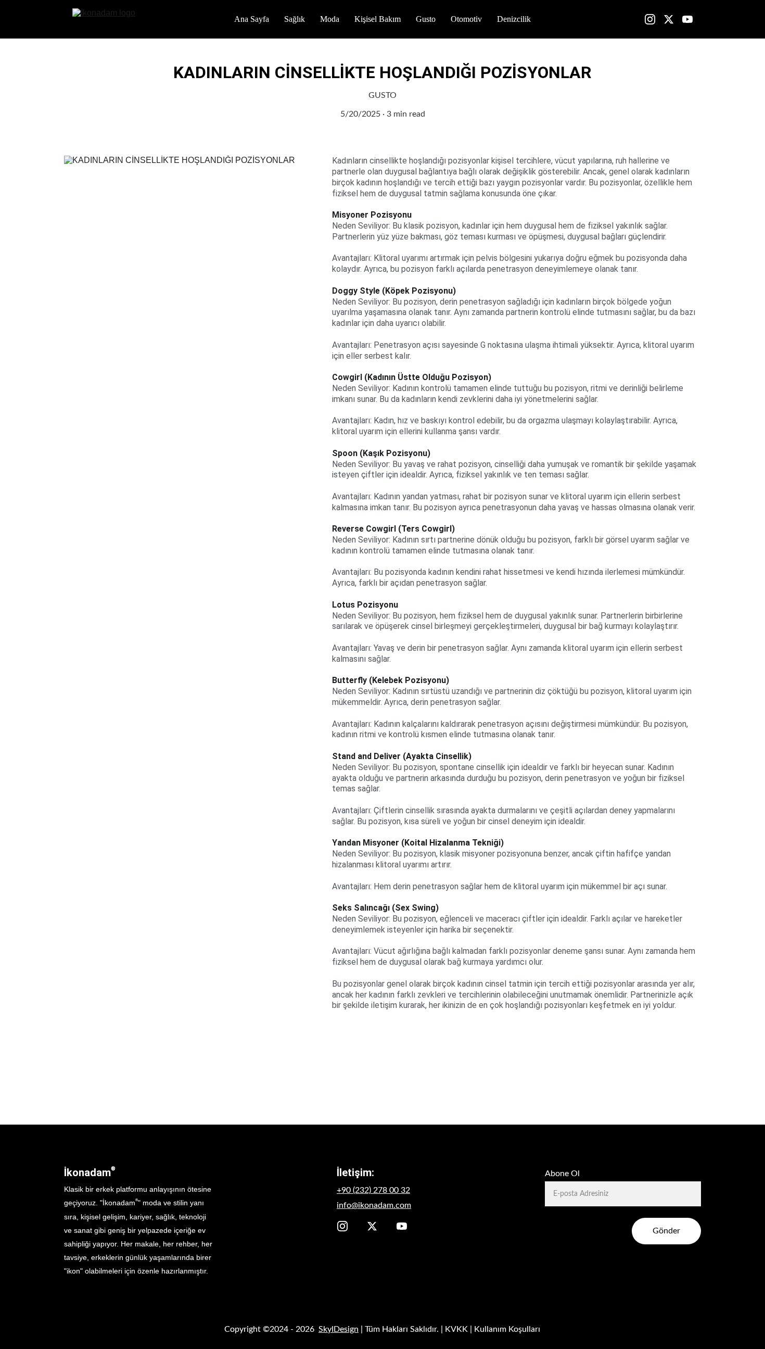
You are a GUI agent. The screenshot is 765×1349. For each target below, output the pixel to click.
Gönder (666, 1231)
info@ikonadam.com (374, 1205)
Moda (329, 19)
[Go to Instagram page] (654, 19)
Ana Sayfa (251, 19)
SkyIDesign (338, 1329)
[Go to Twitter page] (673, 19)
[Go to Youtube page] (687, 19)
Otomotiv (466, 19)
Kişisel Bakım (377, 19)
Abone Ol (562, 1173)
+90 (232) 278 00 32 (373, 1190)
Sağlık (294, 19)
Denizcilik (514, 19)
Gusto (426, 19)
